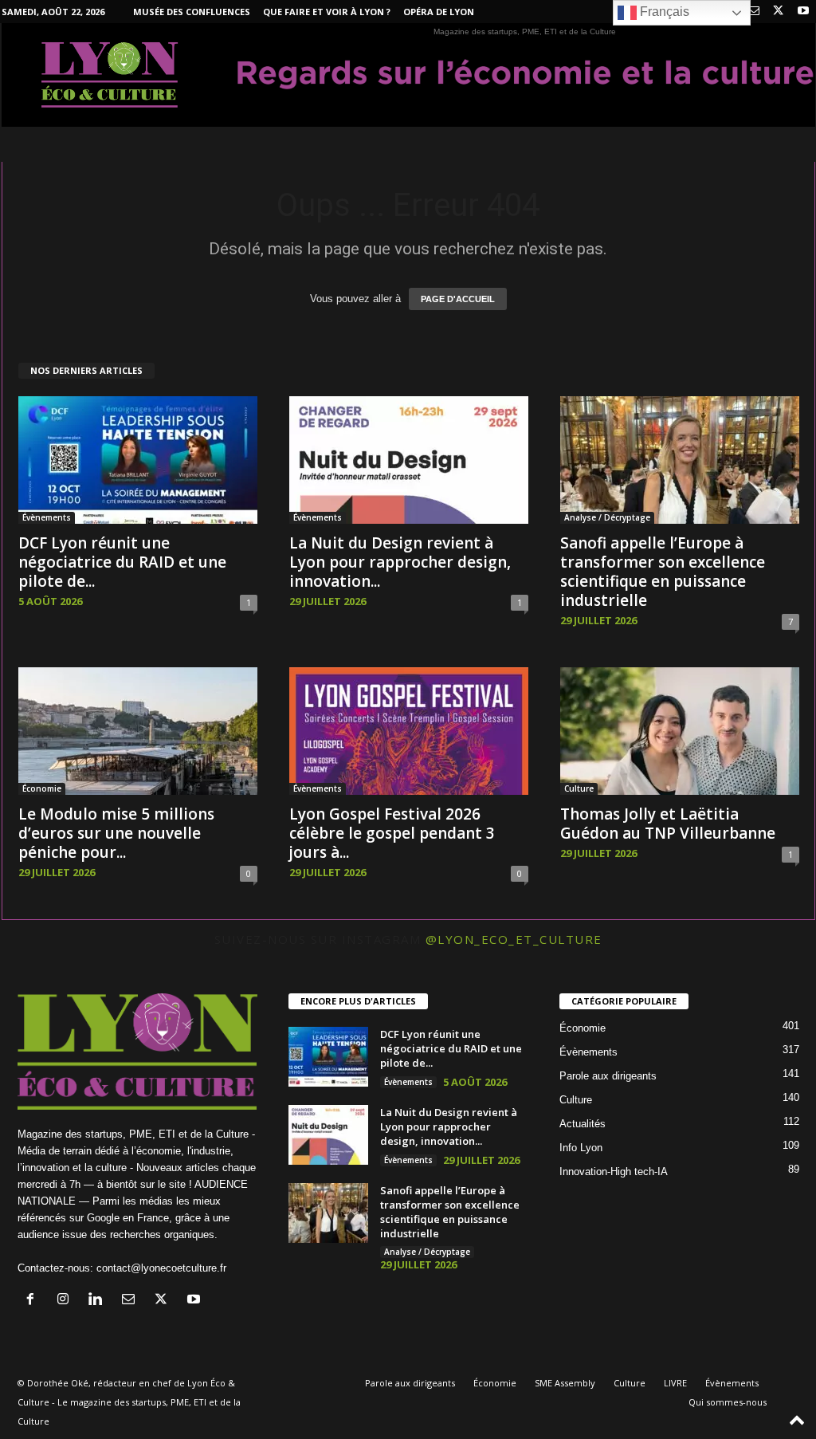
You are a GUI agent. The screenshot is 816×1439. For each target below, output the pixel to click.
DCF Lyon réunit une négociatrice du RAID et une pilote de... (122, 562)
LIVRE (675, 1383)
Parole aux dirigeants (608, 1076)
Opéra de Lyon (438, 12)
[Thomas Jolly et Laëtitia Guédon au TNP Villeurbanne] (679, 731)
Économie (41, 788)
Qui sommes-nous (727, 1402)
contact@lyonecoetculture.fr (161, 1268)
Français (663, 11)
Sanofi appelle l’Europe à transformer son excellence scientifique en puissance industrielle (662, 572)
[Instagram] (66, 1301)
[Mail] (753, 11)
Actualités (582, 1124)
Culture (579, 788)
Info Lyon (580, 1148)
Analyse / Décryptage (607, 517)
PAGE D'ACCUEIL (458, 299)
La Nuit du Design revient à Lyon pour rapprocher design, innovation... (400, 562)
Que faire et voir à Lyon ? (326, 12)
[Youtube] (803, 11)
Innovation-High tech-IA (613, 1172)
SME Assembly (565, 1383)
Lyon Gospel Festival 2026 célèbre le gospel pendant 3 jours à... (392, 833)
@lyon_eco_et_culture (514, 939)
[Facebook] (34, 1301)
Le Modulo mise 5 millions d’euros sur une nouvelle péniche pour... (116, 833)
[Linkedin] (99, 1301)
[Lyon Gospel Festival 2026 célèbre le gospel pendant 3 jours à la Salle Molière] (408, 731)
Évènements (46, 517)
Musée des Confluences (191, 12)
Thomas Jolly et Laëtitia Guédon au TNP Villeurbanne (667, 823)
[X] (778, 11)
